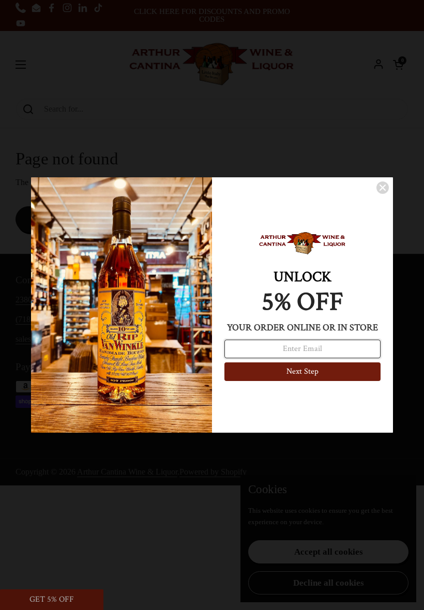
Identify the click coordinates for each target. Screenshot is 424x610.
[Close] (382, 187)
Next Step (302, 371)
